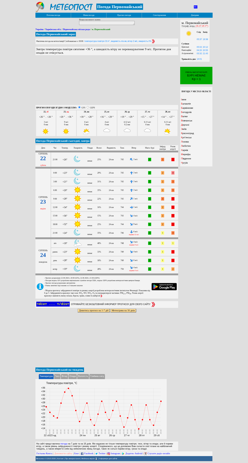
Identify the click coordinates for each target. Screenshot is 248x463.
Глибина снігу (97, 376)
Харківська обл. (53, 29)
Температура (46, 376)
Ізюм (183, 99)
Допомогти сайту (63, 453)
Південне (186, 158)
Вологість (83, 376)
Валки (184, 116)
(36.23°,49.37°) (202, 26)
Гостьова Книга (44, 453)
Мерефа (185, 154)
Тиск (57, 376)
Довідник (195, 15)
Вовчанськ (186, 120)
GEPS (92, 108)
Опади (72, 376)
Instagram (115, 453)
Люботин (186, 145)
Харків (184, 150)
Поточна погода (53, 15)
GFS (83, 108)
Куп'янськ (186, 137)
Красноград (187, 133)
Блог (76, 453)
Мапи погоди (88, 15)
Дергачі (185, 124)
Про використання (72, 458)
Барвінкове (187, 108)
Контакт (60, 458)
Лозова (185, 141)
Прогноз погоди (124, 15)
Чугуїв (184, 162)
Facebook (88, 453)
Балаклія (186, 103)
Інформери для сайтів (108, 458)
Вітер (64, 376)
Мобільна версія (87, 458)
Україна (39, 29)
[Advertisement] (106, 81)
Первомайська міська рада (76, 29)
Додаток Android (133, 453)
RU (195, 7)
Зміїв (183, 129)
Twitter (102, 453)
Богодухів (186, 112)
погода (63, 443)
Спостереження (159, 15)
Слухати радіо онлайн (159, 453)
